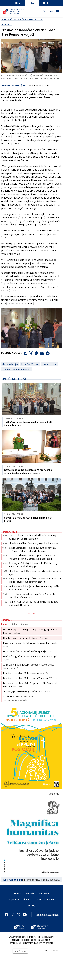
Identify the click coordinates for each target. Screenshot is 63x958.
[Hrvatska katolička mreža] (21, 927)
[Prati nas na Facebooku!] (6, 914)
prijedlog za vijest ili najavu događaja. (33, 879)
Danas (4, 624)
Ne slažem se (51, 950)
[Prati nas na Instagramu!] (12, 914)
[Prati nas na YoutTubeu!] (25, 914)
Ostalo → (25, 624)
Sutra (14, 624)
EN (51, 11)
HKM (18, 3)
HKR (45, 3)
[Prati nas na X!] (18, 914)
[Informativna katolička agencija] (40, 927)
